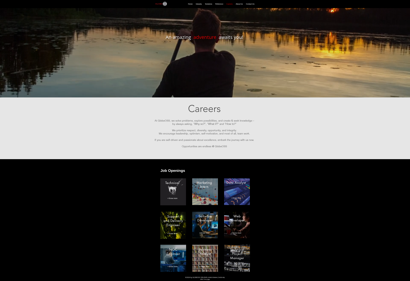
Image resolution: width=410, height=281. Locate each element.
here (208, 279)
